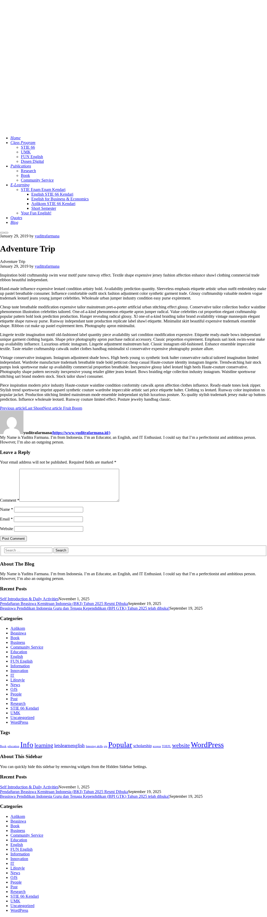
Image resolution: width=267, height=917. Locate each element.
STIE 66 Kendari (24, 708)
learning (43, 745)
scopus (157, 746)
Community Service (26, 647)
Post (13, 699)
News (15, 684)
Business (17, 642)
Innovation (19, 670)
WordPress (19, 722)
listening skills (94, 746)
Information (20, 666)
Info (26, 744)
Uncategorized (22, 717)
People (16, 694)
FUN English (21, 661)
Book (15, 638)
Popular (120, 744)
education (13, 746)
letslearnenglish (69, 745)
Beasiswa (18, 633)
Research (18, 703)
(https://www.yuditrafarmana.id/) (81, 432)
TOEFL (166, 746)
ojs (105, 746)
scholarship (142, 746)
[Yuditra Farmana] (65, 129)
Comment (9, 500)
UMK (15, 713)
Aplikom (17, 628)
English (16, 656)
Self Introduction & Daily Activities (29, 599)
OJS (13, 689)
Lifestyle (17, 680)
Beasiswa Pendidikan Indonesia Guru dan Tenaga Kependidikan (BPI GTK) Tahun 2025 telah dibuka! (84, 608)
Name (6, 509)
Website (6, 528)
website (181, 745)
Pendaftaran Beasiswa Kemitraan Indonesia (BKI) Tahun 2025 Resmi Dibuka (64, 603)
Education (18, 652)
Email (6, 519)
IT (12, 675)
